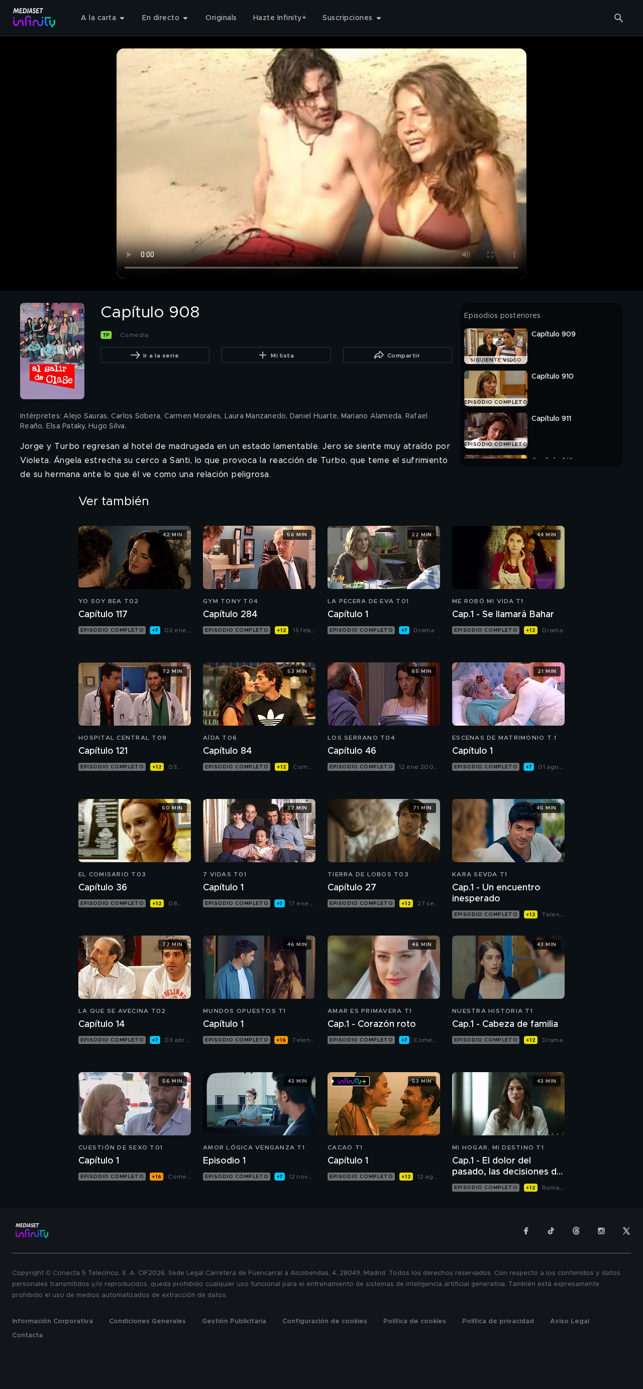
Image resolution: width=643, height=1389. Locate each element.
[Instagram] (601, 1230)
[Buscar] (619, 18)
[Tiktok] (551, 1230)
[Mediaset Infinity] (34, 18)
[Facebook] (525, 1230)
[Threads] (576, 1230)
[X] (626, 1230)
